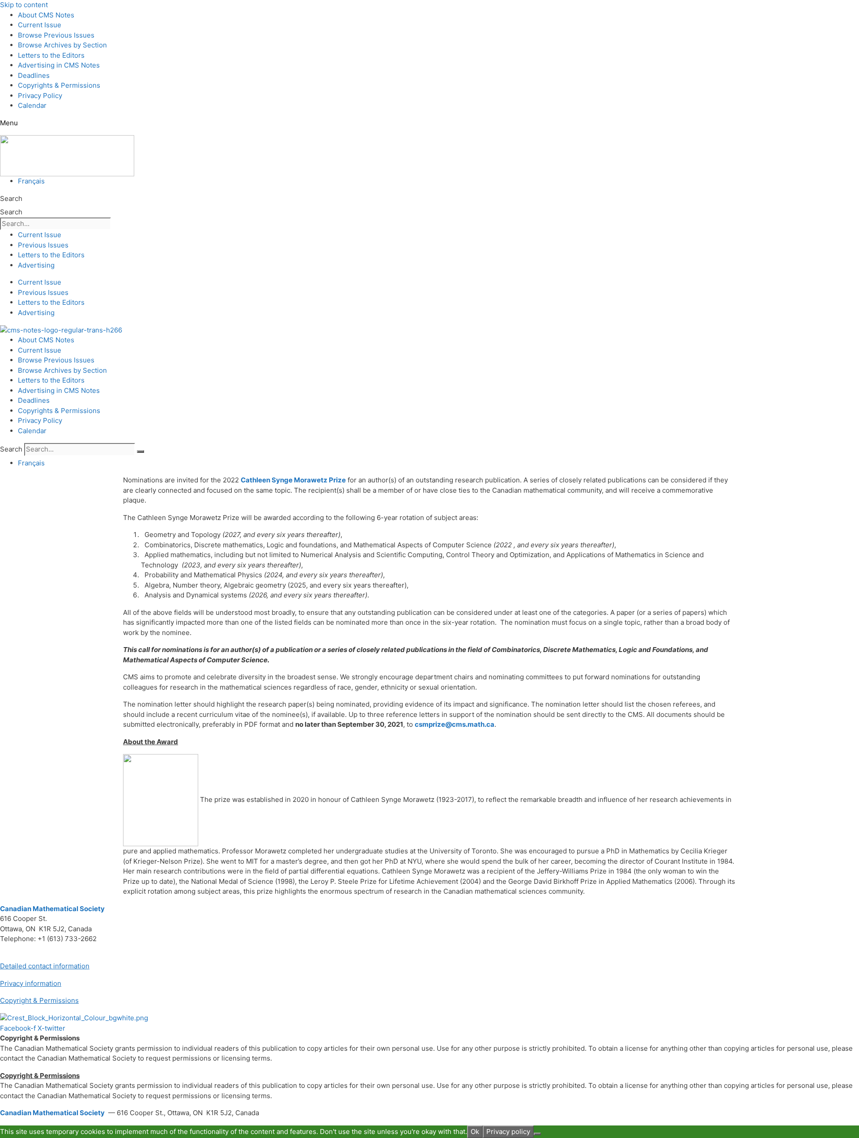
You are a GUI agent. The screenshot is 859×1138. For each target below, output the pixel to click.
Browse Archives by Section (62, 45)
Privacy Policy (40, 95)
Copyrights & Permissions (59, 85)
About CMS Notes (46, 15)
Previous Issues (43, 245)
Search (11, 198)
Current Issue (39, 25)
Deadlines (34, 75)
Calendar (32, 105)
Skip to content (24, 4)
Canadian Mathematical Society (52, 908)
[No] (537, 1134)
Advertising (36, 265)
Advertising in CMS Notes (59, 65)
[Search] (140, 451)
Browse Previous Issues (56, 35)
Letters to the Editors (51, 55)
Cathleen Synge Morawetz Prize (293, 480)
